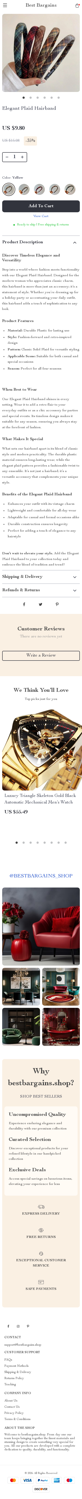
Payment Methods (16, 1366)
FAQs (8, 1360)
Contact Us (12, 1407)
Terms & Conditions (17, 1419)
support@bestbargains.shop (22, 1345)
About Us (10, 1400)
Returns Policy (14, 1378)
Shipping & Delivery (17, 1372)
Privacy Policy (14, 1413)
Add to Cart (41, 206)
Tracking (10, 1384)
